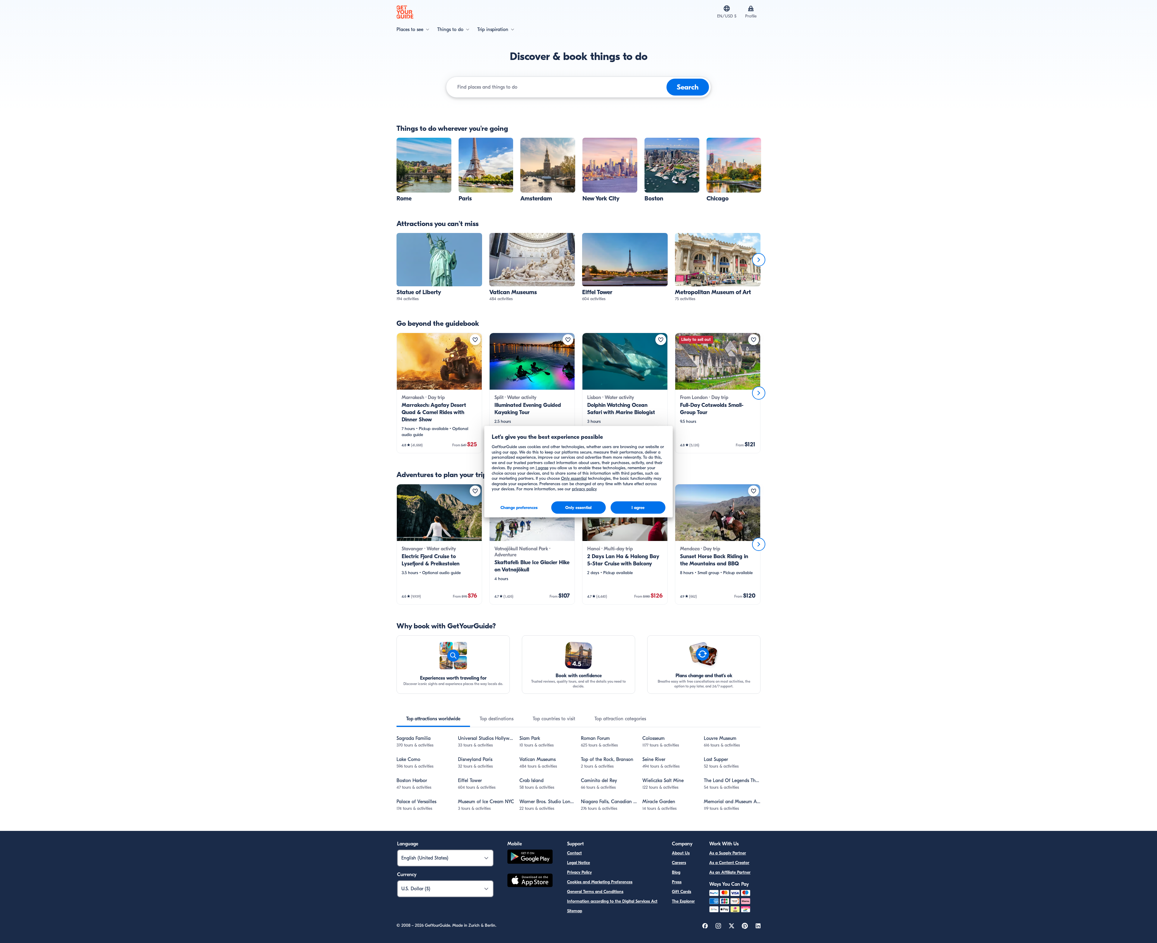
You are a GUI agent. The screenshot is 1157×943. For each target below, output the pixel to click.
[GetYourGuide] (405, 12)
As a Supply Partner (727, 853)
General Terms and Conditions (595, 891)
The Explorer (683, 901)
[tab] (433, 719)
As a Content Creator (729, 862)
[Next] (758, 259)
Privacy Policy (579, 872)
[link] (424, 170)
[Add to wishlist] (475, 339)
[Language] (727, 8)
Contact (574, 853)
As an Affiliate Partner (730, 872)
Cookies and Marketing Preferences (599, 882)
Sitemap (574, 910)
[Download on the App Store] (530, 881)
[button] (424, 170)
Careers (679, 862)
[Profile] (751, 8)
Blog (676, 872)
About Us (681, 853)
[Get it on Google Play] (530, 858)
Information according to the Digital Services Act (612, 901)
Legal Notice (578, 862)
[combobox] (560, 87)
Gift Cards (681, 891)
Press (677, 882)
